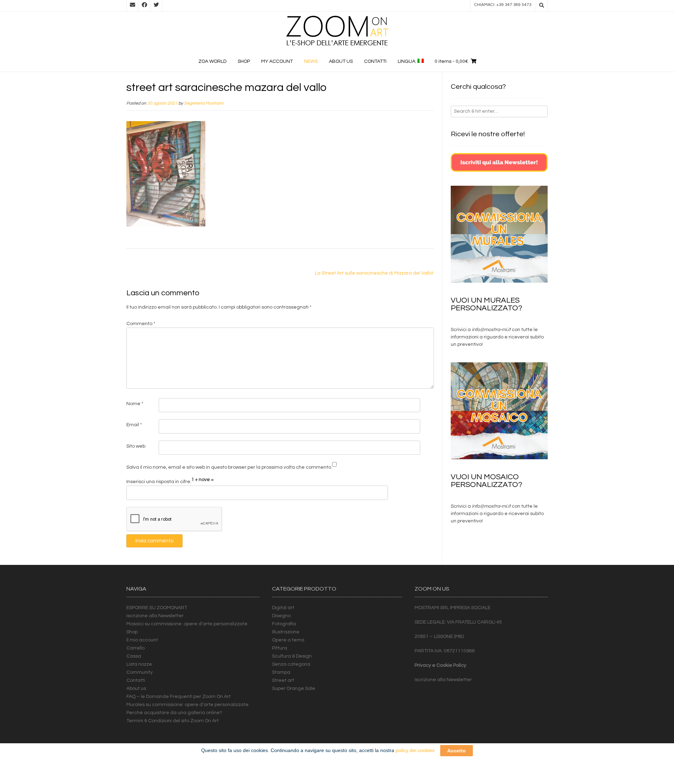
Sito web (135, 446)
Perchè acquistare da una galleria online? (174, 712)
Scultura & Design (292, 656)
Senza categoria (291, 664)
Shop (244, 61)
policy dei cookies (415, 750)
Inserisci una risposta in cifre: (158, 481)
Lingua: (407, 61)
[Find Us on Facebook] (144, 5)
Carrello (135, 648)
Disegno (281, 615)
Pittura (279, 648)
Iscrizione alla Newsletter (155, 615)
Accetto (456, 750)
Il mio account (142, 640)
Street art (283, 680)
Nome (134, 403)
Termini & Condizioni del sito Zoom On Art (172, 720)
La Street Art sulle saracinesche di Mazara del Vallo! (374, 273)
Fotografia (284, 623)
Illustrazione (285, 632)
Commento (140, 323)
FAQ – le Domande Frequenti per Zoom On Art (178, 696)
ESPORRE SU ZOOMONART (156, 607)
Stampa (281, 672)
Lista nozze (139, 664)
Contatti (375, 61)
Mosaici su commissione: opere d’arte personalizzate (186, 623)
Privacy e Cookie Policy (440, 665)
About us (341, 61)
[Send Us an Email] (132, 5)
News (311, 61)
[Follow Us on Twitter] (156, 5)
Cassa (133, 656)
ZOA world (212, 61)
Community (139, 672)
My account (277, 61)
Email (134, 424)
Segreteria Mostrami (204, 103)
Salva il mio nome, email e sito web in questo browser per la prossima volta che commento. (229, 467)
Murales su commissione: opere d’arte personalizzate (187, 704)
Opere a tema (288, 640)
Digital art (283, 607)
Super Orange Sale (293, 688)
